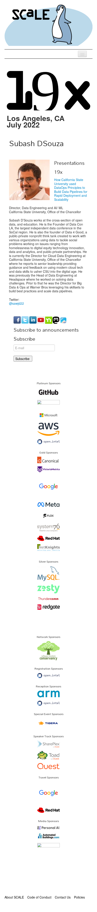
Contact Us (63, 897)
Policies (79, 897)
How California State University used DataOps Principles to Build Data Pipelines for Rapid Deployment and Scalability (70, 189)
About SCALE (14, 897)
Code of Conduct (39, 897)
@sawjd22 (16, 303)
